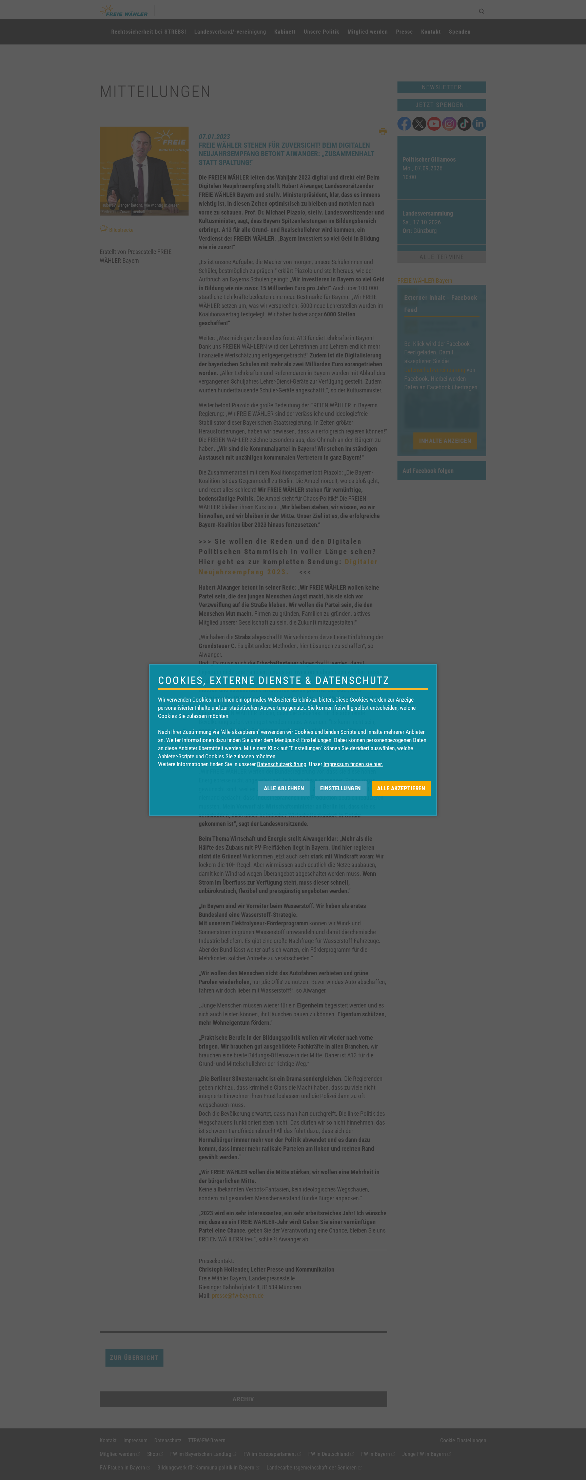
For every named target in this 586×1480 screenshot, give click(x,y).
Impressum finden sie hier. (353, 764)
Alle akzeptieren (401, 788)
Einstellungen (340, 788)
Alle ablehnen (284, 788)
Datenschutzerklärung (281, 764)
